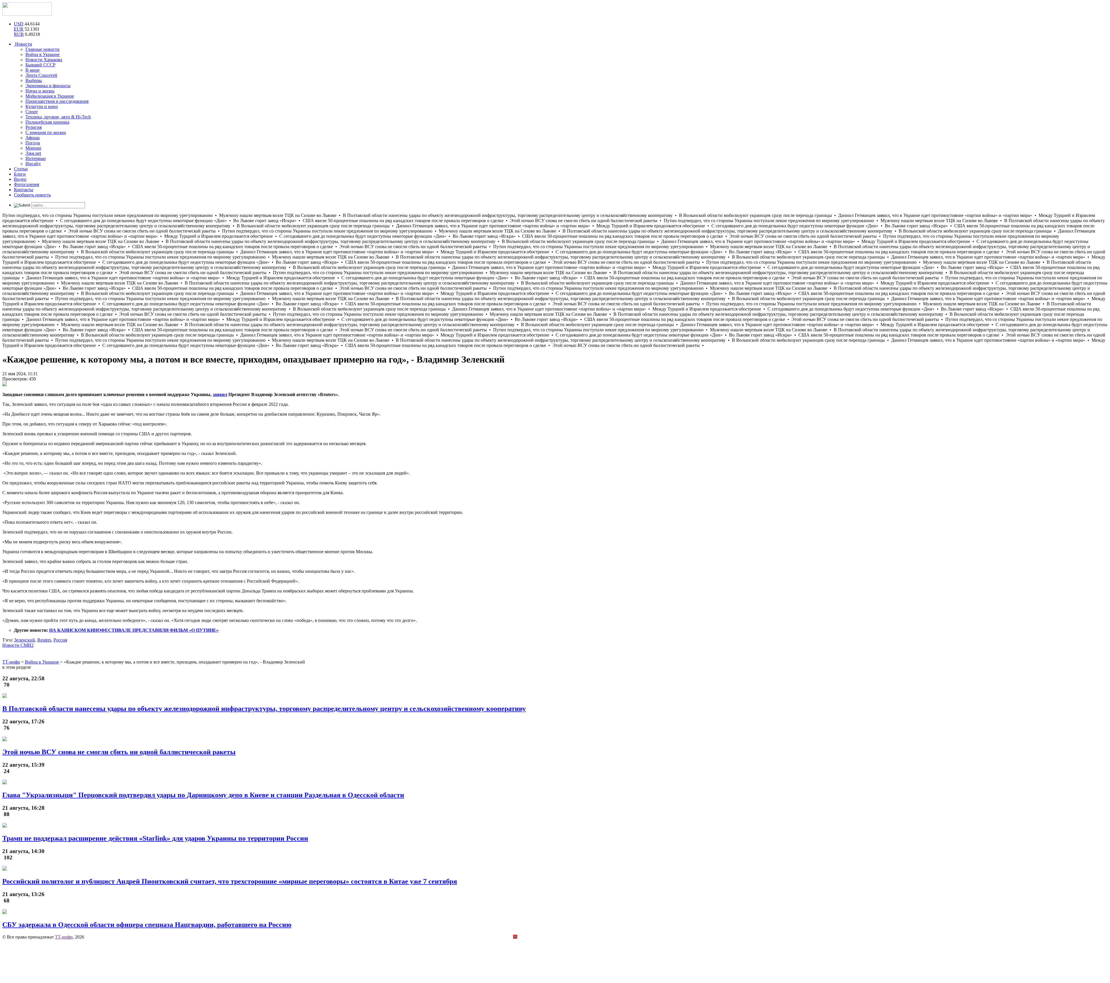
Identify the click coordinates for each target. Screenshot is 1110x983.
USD (18, 23)
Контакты (23, 189)
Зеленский (24, 640)
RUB (19, 34)
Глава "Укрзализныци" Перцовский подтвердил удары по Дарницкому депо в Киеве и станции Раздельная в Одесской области (203, 795)
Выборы (33, 80)
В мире (32, 70)
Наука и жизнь (39, 90)
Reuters (44, 640)
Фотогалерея (26, 184)
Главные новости (42, 49)
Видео (20, 179)
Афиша (32, 137)
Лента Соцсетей (41, 75)
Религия (33, 127)
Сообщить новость (32, 194)
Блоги (20, 174)
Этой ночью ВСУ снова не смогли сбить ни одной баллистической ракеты (119, 752)
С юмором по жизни (45, 132)
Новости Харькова (43, 59)
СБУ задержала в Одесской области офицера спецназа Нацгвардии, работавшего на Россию (146, 924)
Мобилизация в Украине (49, 96)
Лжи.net (33, 153)
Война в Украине (42, 54)
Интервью (35, 158)
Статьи (21, 168)
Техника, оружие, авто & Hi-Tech (58, 116)
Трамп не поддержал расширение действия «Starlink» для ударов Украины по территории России (155, 838)
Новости (23, 44)
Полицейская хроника (47, 122)
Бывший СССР (40, 64)
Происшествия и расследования (56, 101)
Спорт (31, 111)
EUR (18, 29)
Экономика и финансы (48, 85)
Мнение (33, 148)
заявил (220, 394)
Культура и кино (41, 106)
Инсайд (32, 163)
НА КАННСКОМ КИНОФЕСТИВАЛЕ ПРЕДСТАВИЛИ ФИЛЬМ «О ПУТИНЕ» (134, 630)
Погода (32, 142)
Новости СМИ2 (18, 645)
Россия (60, 640)
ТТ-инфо (64, 936)
